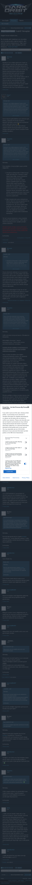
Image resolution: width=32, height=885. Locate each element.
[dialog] (16, 442)
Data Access (16, 477)
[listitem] (16, 438)
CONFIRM (10, 471)
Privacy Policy (25, 477)
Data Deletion (6, 477)
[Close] (28, 407)
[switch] (25, 442)
